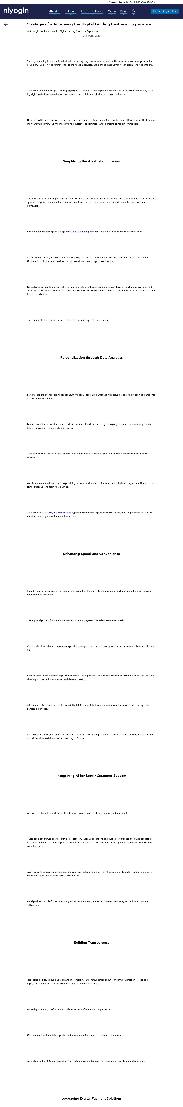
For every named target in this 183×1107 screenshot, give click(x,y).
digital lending (80, 231)
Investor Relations (92, 11)
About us (54, 11)
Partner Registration (165, 11)
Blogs (123, 11)
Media (112, 11)
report (58, 512)
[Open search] (133, 10)
